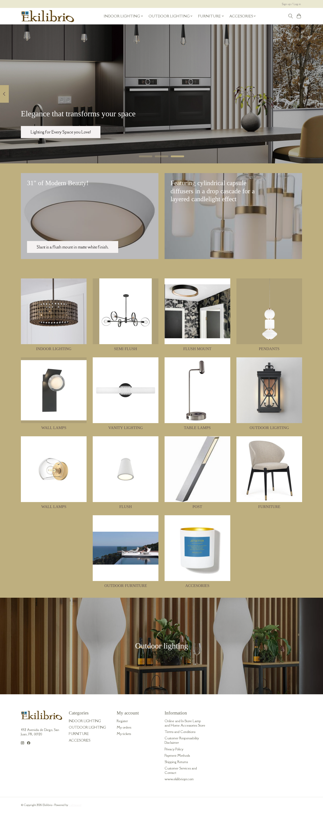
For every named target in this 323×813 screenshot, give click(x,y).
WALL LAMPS (53, 428)
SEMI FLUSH (125, 349)
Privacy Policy (174, 749)
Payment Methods (177, 755)
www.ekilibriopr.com (179, 779)
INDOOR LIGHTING (53, 349)
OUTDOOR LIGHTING (269, 428)
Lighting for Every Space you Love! (61, 131)
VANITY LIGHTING (125, 428)
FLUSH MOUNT (197, 349)
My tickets (124, 733)
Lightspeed (75, 805)
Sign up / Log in (291, 4)
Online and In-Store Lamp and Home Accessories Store (185, 723)
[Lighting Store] (48, 16)
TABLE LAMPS (197, 428)
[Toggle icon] (290, 16)
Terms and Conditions (180, 731)
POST (197, 506)
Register (122, 721)
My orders (124, 727)
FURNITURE (269, 506)
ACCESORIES (197, 585)
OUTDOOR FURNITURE (125, 585)
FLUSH (125, 506)
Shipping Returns (176, 762)
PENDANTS (269, 349)
